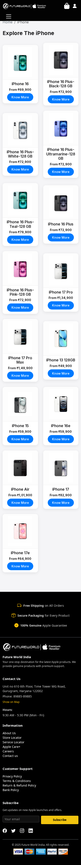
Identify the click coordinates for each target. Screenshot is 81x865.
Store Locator (12, 738)
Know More (20, 97)
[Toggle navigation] (9, 16)
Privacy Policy (12, 776)
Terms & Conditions (17, 781)
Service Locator (13, 742)
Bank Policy (11, 790)
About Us (9, 733)
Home (8, 22)
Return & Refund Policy (19, 785)
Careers (8, 751)
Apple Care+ (11, 747)
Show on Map (11, 702)
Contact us (10, 756)
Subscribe (60, 820)
